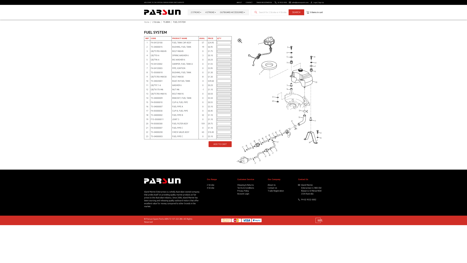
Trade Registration (264, 2)
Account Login (243, 194)
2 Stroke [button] (195, 12)
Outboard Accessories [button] (231, 12)
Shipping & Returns (245, 185)
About (239, 2)
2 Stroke (210, 185)
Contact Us (272, 188)
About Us (272, 185)
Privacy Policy (243, 191)
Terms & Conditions (245, 188)
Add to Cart (220, 144)
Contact (249, 2)
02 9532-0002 (310, 199)
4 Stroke (210, 188)
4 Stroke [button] (209, 12)
